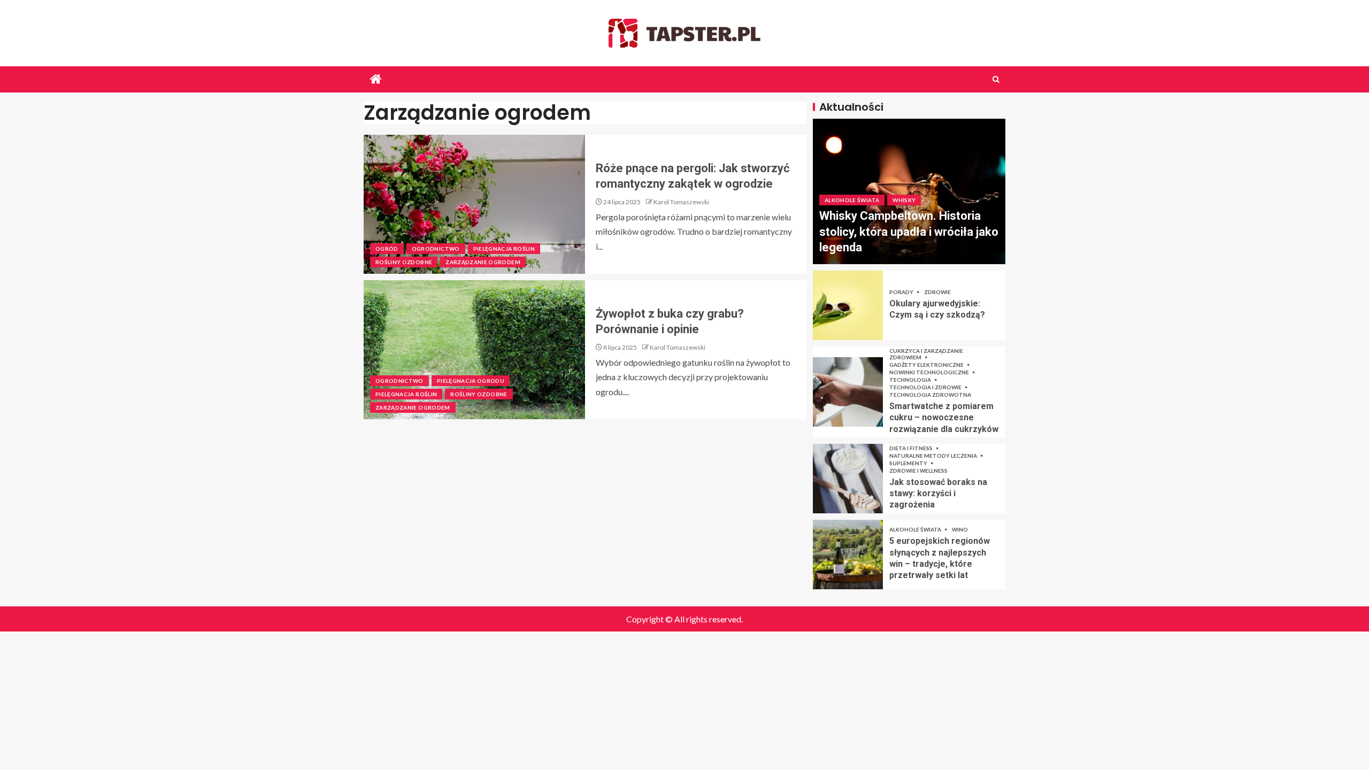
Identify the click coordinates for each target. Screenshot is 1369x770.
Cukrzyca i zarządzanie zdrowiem (926, 354)
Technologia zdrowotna (930, 394)
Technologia (910, 379)
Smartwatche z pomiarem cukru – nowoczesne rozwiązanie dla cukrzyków (943, 417)
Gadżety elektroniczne (927, 364)
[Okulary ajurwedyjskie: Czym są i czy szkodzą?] (848, 305)
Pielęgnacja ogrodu (470, 381)
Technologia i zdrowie (926, 387)
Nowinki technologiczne (929, 372)
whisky (904, 200)
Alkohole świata (852, 200)
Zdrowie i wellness (918, 470)
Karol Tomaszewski (681, 202)
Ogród (386, 248)
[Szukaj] (996, 79)
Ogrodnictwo (436, 248)
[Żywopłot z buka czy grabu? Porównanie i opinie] (474, 349)
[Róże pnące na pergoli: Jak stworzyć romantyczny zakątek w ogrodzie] (474, 204)
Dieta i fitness (911, 448)
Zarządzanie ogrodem (482, 262)
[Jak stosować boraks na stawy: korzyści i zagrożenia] (848, 478)
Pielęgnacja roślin (504, 248)
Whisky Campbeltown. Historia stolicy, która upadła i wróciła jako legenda (908, 231)
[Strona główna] (376, 79)
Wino (960, 529)
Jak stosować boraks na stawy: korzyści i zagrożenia (938, 493)
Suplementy (908, 463)
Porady (901, 292)
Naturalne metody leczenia (933, 455)
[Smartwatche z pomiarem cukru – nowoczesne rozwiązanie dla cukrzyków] (848, 392)
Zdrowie (937, 292)
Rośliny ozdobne (403, 262)
